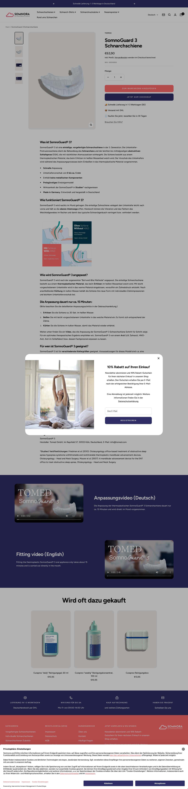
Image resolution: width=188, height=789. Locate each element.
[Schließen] (159, 358)
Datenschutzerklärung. (128, 401)
